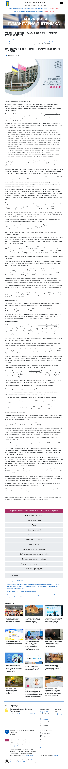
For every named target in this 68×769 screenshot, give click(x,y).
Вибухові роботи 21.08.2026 (15, 581)
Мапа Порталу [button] (11, 706)
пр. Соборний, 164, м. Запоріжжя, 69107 (21, 714)
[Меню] (61, 3)
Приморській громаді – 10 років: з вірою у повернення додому (14, 643)
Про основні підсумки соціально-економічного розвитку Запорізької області (31, 42)
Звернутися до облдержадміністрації (34, 564)
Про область (17, 40)
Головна (9, 40)
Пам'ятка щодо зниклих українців (34, 559)
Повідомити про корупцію (34, 569)
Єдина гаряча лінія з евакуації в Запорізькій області (28, 11)
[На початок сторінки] (34, 766)
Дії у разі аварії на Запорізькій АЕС (34, 549)
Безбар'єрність (34, 544)
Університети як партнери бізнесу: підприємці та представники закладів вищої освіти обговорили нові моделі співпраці (14, 668)
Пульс (34, 525)
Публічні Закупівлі (34, 535)
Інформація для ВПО (34, 530)
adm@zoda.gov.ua (60, 714)
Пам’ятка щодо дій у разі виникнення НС (34, 554)
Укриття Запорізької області (34, 515)
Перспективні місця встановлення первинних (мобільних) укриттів (34, 511)
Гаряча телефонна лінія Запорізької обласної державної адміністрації (28, 8)
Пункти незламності (34, 520)
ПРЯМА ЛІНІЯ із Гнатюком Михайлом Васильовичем (21, 591)
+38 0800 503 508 (54, 8)
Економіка (25, 40)
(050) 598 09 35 (44, 712)
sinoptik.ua (55, 755)
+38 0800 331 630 (49, 11)
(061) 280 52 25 (44, 720)
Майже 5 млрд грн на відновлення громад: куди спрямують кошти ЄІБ (32, 668)
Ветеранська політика (34, 540)
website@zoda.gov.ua (16, 746)
